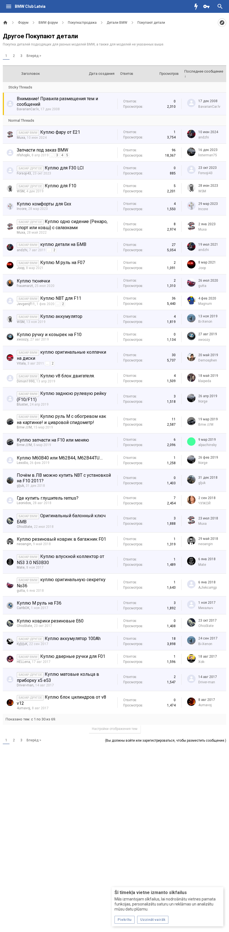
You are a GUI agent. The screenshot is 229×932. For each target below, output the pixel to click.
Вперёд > (34, 56)
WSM (21, 191)
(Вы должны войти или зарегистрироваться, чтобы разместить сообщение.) (165, 740)
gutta (202, 286)
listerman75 (207, 155)
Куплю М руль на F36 (39, 603)
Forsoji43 (24, 173)
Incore (22, 209)
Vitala (21, 363)
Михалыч (205, 608)
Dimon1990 (26, 381)
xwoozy (22, 339)
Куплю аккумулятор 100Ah (73, 638)
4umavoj (23, 708)
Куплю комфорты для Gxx (44, 204)
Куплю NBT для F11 (60, 298)
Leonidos (24, 503)
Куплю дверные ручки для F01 (72, 656)
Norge (202, 401)
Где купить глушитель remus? (47, 498)
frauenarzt (25, 286)
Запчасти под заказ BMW (42, 150)
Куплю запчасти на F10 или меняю (53, 440)
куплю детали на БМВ (63, 244)
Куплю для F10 (60, 185)
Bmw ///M (24, 427)
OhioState (24, 527)
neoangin (24, 544)
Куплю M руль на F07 (62, 262)
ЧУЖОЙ (204, 503)
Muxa (21, 138)
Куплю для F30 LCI (64, 168)
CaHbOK (23, 608)
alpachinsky (207, 445)
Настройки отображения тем (114, 729)
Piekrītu (125, 919)
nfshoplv (23, 155)
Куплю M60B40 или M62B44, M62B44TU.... (60, 458)
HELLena (23, 662)
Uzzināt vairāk (152, 919)
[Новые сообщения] (197, 6)
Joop (20, 268)
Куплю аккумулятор (61, 316)
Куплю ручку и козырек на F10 (49, 334)
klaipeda (204, 381)
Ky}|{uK (22, 644)
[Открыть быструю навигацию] (222, 22)
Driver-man (25, 685)
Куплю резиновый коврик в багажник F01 (61, 539)
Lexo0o (22, 463)
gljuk (20, 486)
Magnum (205, 304)
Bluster (22, 404)
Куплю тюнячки (33, 281)
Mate (21, 567)
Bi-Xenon (205, 322)
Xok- (201, 662)
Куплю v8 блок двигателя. (67, 375)
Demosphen (207, 360)
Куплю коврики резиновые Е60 (50, 621)
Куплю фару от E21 (60, 132)
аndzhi (203, 137)
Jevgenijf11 (26, 304)
